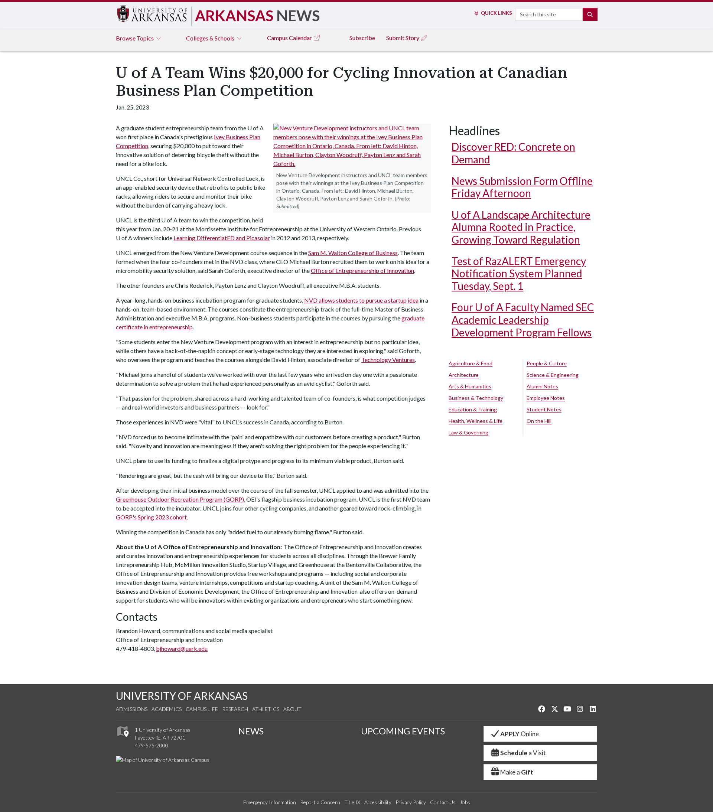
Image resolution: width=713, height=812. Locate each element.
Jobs (465, 802)
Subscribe (362, 37)
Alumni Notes (542, 386)
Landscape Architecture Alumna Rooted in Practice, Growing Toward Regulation (521, 227)
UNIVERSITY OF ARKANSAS (182, 695)
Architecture (464, 375)
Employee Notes (546, 398)
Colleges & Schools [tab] (210, 38)
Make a (516, 772)
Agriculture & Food (470, 363)
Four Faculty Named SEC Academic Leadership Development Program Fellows (523, 319)
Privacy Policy (410, 802)
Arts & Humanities (470, 386)
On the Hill (539, 421)
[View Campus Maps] (122, 739)
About (292, 709)
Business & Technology (476, 398)
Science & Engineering (553, 375)
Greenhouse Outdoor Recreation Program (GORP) (180, 499)
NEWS (251, 730)
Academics (167, 709)
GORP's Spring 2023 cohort (151, 517)
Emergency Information (269, 802)
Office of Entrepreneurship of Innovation (362, 270)
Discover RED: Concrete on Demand (513, 153)
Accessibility (377, 802)
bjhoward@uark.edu (182, 648)
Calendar (290, 37)
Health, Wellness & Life (475, 421)
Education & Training (473, 409)
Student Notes (544, 409)
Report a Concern (320, 802)
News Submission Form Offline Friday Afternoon (522, 187)
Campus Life (202, 709)
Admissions (131, 709)
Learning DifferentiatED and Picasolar (221, 237)
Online (519, 734)
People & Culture (547, 363)
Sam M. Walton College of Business (353, 252)
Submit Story (403, 37)
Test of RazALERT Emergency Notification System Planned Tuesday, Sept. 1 (519, 273)
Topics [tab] (135, 38)
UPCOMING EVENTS (403, 730)
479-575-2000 (151, 745)
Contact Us (443, 802)
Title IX (352, 802)
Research (235, 709)
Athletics (265, 709)
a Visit (523, 753)
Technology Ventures (388, 359)
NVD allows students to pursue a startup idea (361, 300)
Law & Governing (468, 432)
